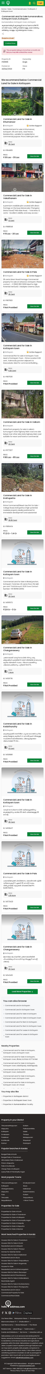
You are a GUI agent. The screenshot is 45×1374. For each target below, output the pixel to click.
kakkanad (27, 1189)
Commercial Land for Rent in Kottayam (21, 1022)
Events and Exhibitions (9, 1332)
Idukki (25, 1131)
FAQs (33, 1371)
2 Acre (11, 672)
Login (40, 3)
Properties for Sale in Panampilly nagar (16, 1220)
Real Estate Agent (8, 1281)
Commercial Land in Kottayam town (19, 1009)
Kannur (4, 1143)
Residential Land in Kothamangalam (14, 1269)
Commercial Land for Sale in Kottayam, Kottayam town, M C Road (19, 1083)
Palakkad (4, 1137)
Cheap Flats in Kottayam (10, 1169)
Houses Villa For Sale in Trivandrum (14, 1240)
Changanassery (7, 1189)
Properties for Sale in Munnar (12, 1229)
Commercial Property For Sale (12, 1293)
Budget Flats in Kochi (9, 1154)
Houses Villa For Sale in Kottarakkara (15, 1278)
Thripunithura (28, 1197)
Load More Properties (21, 991)
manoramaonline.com (26, 1366)
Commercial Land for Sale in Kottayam (21, 1014)
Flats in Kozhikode (8, 1166)
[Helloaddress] (8, 3)
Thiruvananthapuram (9, 1126)
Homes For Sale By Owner (11, 1252)
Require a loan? (8, 38)
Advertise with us (36, 1332)
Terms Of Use (25, 1371)
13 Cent (11, 748)
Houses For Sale (7, 1266)
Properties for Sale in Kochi (11, 1211)
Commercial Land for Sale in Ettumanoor (17, 120)
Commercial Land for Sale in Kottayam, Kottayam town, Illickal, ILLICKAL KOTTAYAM (20, 1058)
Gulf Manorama (7, 1325)
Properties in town (17, 1100)
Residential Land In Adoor (10, 1290)
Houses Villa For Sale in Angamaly (14, 1263)
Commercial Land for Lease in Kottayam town (21, 1035)
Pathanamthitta (29, 1129)
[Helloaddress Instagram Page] (9, 1313)
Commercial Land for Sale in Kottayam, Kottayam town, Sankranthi (19, 1070)
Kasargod (27, 1143)
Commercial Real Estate (10, 1296)
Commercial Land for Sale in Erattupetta (17, 497)
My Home (23, 1332)
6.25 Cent (12, 371)
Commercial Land (19, 9)
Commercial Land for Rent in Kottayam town (23, 1026)
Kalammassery (28, 1192)
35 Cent (11, 144)
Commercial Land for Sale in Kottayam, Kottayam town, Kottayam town (19, 1051)
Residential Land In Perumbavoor (13, 1275)
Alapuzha (5, 1129)
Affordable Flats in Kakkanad (12, 1160)
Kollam (25, 1126)
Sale (9, 9)
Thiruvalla (5, 1197)
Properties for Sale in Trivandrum (13, 1214)
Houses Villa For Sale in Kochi (12, 1243)
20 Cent (11, 596)
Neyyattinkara (6, 1200)
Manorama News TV (9, 1322)
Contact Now (10, 43)
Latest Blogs (17, 1329)
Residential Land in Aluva (10, 1258)
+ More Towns (28, 1200)
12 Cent (11, 220)
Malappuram (28, 1137)
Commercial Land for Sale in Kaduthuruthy (17, 725)
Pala (3, 1194)
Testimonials (29, 1329)
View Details (34, 156)
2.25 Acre (12, 895)
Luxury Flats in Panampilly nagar (13, 1172)
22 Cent (11, 444)
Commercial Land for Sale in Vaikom (21, 422)
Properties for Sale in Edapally (12, 1223)
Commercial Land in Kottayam (17, 1005)
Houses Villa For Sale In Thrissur (13, 1249)
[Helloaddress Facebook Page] (2, 1313)
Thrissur (26, 1134)
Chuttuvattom (24, 1322)
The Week (33, 1325)
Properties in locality (18, 1104)
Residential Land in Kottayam (12, 1246)
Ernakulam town (29, 1183)
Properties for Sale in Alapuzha (12, 1226)
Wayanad (26, 1140)
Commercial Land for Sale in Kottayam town (17, 347)
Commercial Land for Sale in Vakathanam (17, 197)
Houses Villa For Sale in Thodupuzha (14, 1287)
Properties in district (15, 1096)
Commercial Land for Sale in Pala (20, 271)
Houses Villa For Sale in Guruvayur (14, 1272)
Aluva (25, 1186)
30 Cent (11, 969)
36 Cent (11, 822)
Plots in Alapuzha (7, 1163)
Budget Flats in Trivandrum (11, 1157)
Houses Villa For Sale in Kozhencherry (15, 1284)
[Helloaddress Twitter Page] (6, 1313)
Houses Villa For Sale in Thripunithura (15, 1261)
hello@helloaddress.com (24, 1358)
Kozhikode (5, 1140)
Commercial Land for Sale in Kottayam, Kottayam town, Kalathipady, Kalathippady (20, 1064)
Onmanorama (35, 1318)
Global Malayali (21, 1325)
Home (3, 9)
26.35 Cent (12, 520)
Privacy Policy (15, 1371)
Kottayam (32, 9)
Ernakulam (5, 1134)
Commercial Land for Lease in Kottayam (21, 1030)
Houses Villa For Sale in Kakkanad (13, 1255)
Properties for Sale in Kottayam (13, 1217)
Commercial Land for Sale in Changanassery (17, 649)
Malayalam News (21, 1318)
